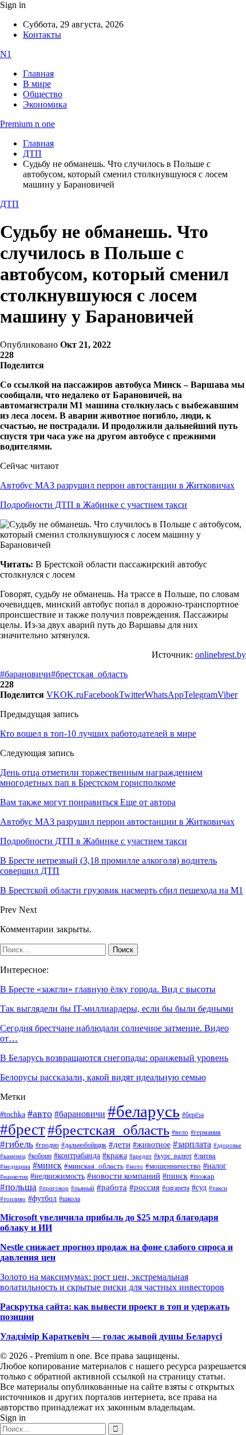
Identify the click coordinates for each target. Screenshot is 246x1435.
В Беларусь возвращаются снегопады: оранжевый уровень (114, 1058)
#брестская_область (89, 674)
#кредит (140, 1155)
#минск (47, 1165)
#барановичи (25, 674)
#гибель (16, 1144)
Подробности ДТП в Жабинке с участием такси (93, 505)
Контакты (42, 34)
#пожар (202, 1176)
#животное (151, 1144)
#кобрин (39, 1156)
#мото (134, 1166)
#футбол (42, 1198)
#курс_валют (173, 1156)
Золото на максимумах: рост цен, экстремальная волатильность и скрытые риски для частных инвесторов (112, 1282)
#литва (205, 1156)
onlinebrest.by (220, 654)
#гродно (47, 1145)
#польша (18, 1186)
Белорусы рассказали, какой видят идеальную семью (103, 1077)
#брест (22, 1129)
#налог (215, 1165)
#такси (218, 1188)
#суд (199, 1187)
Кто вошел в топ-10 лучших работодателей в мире (98, 733)
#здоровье (227, 1145)
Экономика (45, 104)
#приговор (54, 1187)
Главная (38, 73)
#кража (114, 1155)
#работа (112, 1187)
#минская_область (94, 1166)
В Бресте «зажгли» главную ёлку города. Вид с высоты (108, 989)
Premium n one (27, 124)
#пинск (175, 1176)
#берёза (193, 1115)
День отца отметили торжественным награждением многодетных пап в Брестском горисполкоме (101, 778)
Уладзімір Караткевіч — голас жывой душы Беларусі (111, 1336)
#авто (39, 1113)
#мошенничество (173, 1166)
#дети (119, 1144)
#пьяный (82, 1187)
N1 (5, 54)
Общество (42, 94)
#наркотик (14, 1177)
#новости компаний (123, 1175)
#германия (206, 1132)
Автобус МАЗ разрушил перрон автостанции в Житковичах (117, 485)
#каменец (13, 1155)
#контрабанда (77, 1155)
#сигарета (175, 1188)
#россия (144, 1187)
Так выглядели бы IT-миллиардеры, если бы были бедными (116, 1008)
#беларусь (144, 1111)
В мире (37, 84)
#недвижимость (57, 1176)
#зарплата (192, 1144)
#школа (69, 1199)
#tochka (12, 1114)
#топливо (13, 1198)
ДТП (9, 204)
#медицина (15, 1166)
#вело (180, 1132)
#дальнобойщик (83, 1145)
